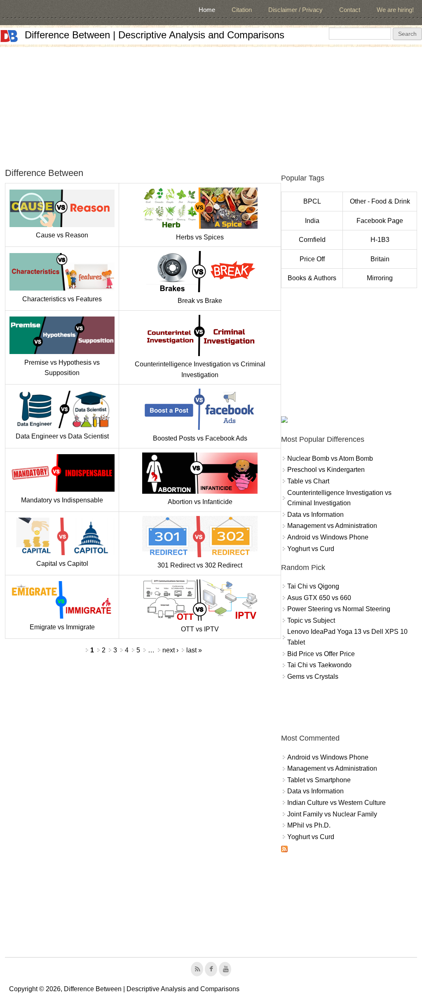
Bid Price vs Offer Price (321, 653)
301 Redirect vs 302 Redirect (199, 565)
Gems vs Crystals (312, 676)
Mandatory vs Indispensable (62, 500)
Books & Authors (312, 277)
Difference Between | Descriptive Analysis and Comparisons (154, 34)
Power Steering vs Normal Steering (338, 608)
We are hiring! (395, 9)
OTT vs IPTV (200, 629)
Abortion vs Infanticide (200, 501)
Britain (379, 259)
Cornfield (312, 239)
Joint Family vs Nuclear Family (332, 814)
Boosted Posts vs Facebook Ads (200, 438)
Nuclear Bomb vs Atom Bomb (330, 458)
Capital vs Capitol (62, 563)
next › (170, 650)
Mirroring (380, 277)
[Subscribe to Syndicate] (284, 850)
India (312, 220)
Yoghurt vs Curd (310, 548)
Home (207, 9)
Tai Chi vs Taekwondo (319, 664)
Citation (242, 9)
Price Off (312, 259)
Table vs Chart (308, 481)
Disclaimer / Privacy (295, 9)
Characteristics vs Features (62, 299)
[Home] (9, 36)
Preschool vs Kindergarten (326, 469)
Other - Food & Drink (380, 201)
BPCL (312, 201)
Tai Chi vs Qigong (313, 586)
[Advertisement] (211, 104)
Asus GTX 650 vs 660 (319, 597)
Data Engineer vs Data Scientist (62, 436)
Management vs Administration (332, 525)
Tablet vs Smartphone (319, 779)
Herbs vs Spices (200, 237)
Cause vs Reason (62, 235)
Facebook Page (379, 220)
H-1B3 (379, 239)
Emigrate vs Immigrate (62, 627)
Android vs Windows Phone (327, 537)
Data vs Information (315, 514)
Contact (349, 9)
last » (194, 650)
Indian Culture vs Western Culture (336, 802)
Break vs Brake (200, 300)
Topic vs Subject (311, 620)
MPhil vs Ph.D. (309, 825)
